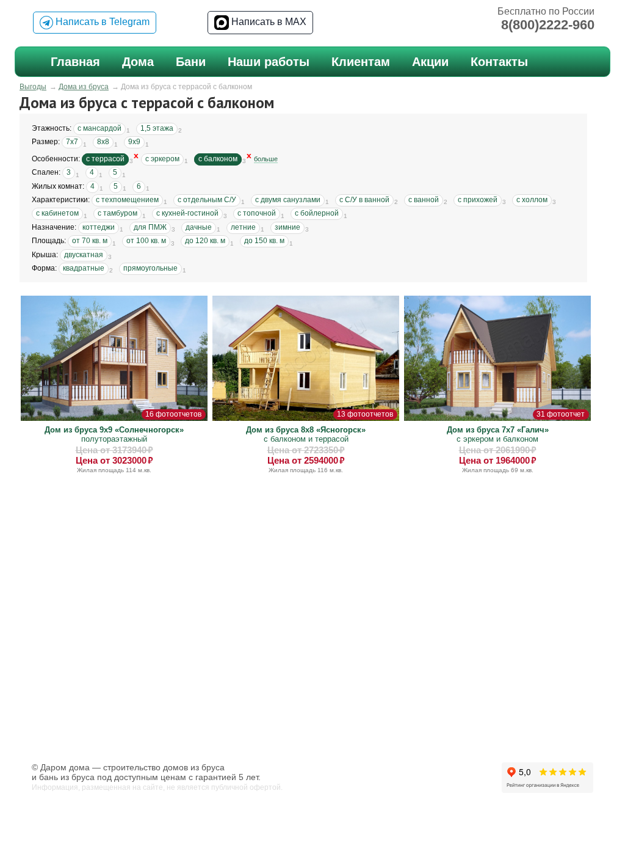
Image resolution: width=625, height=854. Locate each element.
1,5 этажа (156, 128)
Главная (75, 61)
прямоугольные (150, 268)
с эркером (162, 159)
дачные (199, 227)
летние (243, 227)
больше (266, 158)
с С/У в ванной (364, 199)
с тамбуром (117, 213)
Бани (191, 61)
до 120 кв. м (205, 240)
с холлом (531, 199)
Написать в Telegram (101, 21)
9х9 (134, 141)
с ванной (423, 199)
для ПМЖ (150, 227)
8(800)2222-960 (547, 24)
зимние (287, 227)
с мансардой (99, 128)
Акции (430, 61)
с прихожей (477, 199)
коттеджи (98, 227)
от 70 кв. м (89, 240)
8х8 (103, 141)
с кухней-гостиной (187, 213)
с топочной (256, 213)
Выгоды (33, 86)
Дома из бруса (84, 86)
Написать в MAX (267, 21)
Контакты (499, 61)
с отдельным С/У (207, 199)
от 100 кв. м (146, 240)
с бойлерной (317, 213)
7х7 (72, 141)
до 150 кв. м (264, 240)
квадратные (83, 268)
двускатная (83, 254)
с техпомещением (127, 199)
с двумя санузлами (287, 199)
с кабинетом (57, 213)
